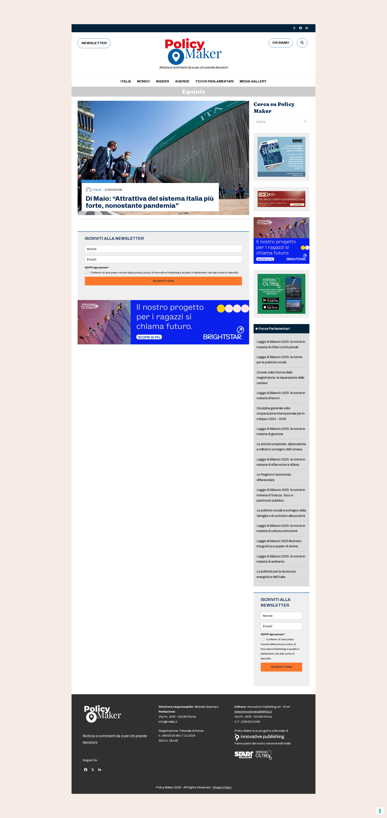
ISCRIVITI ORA (163, 281)
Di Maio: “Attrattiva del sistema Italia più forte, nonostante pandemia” (150, 202)
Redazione (115, 189)
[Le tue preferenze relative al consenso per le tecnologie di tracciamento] (380, 811)
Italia (97, 189)
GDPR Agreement (97, 267)
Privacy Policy (222, 787)
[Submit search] (305, 122)
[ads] (163, 343)
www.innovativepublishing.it (253, 711)
